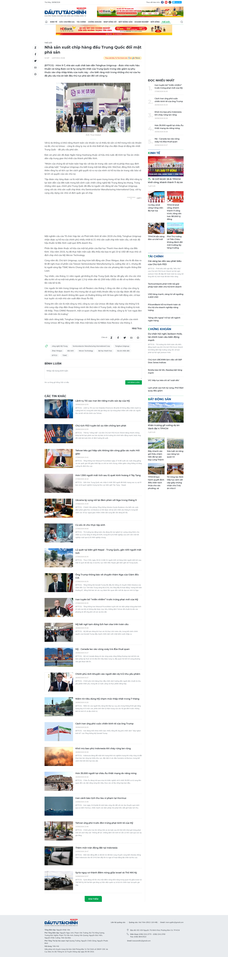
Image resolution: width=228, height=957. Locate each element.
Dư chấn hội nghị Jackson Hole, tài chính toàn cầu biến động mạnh (165, 337)
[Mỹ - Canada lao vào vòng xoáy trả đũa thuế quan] (59, 657)
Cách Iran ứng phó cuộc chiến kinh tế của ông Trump (104, 723)
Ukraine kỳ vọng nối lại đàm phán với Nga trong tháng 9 (106, 500)
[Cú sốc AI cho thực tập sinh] (59, 532)
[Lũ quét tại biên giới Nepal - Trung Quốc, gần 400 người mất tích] (59, 557)
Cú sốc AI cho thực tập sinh (90, 525)
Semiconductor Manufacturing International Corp (91, 346)
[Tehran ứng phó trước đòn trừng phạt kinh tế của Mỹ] (59, 830)
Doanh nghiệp (142, 22)
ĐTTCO (54, 355)
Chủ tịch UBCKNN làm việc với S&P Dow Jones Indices (165, 361)
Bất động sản (125, 22)
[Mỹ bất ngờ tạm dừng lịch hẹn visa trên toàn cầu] (59, 632)
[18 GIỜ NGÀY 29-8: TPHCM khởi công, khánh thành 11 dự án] (166, 166)
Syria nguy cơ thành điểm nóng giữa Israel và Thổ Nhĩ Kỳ (106, 872)
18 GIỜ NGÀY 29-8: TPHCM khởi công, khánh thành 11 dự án (165, 181)
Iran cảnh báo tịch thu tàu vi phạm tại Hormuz (100, 798)
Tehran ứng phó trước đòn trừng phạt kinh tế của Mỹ (104, 823)
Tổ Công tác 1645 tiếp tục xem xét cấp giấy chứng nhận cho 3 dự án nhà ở (175, 482)
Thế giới (166, 22)
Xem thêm (93, 899)
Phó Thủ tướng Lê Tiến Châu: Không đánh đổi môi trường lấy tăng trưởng (175, 242)
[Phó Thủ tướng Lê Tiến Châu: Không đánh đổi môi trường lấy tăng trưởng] (175, 228)
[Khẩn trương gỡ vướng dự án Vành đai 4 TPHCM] (166, 412)
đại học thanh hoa (105, 351)
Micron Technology (86, 351)
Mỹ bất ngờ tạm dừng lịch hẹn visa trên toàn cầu (101, 624)
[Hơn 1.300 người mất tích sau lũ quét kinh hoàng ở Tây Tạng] (59, 483)
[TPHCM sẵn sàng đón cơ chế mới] (156, 228)
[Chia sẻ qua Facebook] (35, 54)
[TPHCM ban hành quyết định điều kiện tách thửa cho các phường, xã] (156, 468)
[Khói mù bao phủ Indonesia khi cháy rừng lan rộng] (59, 756)
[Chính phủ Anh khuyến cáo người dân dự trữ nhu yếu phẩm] (59, 681)
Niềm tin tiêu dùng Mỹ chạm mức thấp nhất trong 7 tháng (107, 699)
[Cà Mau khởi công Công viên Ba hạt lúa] (156, 196)
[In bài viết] (35, 74)
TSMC (64, 355)
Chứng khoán (94, 22)
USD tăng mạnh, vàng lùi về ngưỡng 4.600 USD (165, 295)
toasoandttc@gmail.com (141, 941)
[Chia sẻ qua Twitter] (35, 61)
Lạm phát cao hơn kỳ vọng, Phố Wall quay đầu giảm (165, 389)
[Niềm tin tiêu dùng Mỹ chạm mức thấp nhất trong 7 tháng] (59, 706)
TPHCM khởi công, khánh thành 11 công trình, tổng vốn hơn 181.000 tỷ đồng (174, 212)
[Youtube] (166, 2)
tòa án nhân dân (123, 351)
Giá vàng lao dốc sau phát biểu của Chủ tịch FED (164, 263)
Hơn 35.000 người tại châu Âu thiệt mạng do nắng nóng (105, 773)
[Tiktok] (170, 2)
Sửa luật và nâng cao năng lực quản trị (175, 454)
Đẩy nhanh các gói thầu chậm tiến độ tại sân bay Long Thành (156, 455)
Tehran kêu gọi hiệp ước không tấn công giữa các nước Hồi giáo (107, 452)
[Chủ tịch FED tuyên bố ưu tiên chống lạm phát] (59, 433)
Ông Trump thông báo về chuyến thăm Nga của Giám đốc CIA (107, 576)
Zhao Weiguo (57, 351)
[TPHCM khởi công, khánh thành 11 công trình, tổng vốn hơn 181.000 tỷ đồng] (175, 196)
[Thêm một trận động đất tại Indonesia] (59, 855)
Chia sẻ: (104, 337)
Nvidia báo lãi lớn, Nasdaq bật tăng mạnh (165, 371)
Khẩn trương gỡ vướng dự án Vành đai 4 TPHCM (164, 427)
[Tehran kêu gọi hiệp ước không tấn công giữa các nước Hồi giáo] (59, 458)
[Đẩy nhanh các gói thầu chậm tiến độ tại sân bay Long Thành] (156, 443)
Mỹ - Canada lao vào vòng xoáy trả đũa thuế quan (102, 649)
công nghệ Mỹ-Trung (59, 346)
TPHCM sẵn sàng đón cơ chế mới (156, 237)
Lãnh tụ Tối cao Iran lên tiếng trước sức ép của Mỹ (102, 401)
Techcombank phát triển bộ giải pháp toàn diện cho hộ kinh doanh (165, 285)
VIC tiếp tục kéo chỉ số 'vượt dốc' (163, 380)
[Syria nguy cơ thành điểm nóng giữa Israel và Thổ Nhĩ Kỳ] (59, 880)
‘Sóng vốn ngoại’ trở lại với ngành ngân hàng (164, 319)
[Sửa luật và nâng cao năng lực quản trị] (175, 443)
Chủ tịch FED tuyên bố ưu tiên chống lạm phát (100, 425)
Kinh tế (53, 22)
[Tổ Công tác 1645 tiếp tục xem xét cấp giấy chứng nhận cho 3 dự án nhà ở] (175, 468)
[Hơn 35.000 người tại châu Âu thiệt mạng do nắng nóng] (59, 781)
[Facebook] (162, 2)
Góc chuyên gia (67, 22)
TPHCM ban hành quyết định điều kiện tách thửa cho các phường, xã (156, 482)
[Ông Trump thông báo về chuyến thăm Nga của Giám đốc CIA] (59, 582)
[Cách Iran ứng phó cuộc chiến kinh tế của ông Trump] (59, 731)
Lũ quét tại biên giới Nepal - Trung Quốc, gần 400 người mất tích (108, 551)
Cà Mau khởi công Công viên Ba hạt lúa (155, 208)
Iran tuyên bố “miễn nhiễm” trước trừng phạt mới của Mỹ (106, 599)
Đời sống (155, 22)
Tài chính (81, 22)
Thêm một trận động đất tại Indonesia (96, 848)
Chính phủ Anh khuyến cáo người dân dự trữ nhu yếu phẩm (107, 674)
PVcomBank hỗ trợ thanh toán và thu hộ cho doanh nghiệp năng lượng (164, 307)
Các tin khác (55, 396)
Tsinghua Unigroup (122, 346)
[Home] (46, 22)
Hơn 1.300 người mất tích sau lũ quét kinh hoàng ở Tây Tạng (108, 475)
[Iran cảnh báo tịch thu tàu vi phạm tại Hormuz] (59, 806)
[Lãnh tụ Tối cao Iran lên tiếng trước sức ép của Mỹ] (59, 408)
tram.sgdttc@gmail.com (174, 922)
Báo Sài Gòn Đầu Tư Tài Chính (65, 12)
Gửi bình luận (134, 382)
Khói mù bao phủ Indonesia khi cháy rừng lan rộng (103, 748)
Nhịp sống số (110, 22)
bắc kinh (70, 351)
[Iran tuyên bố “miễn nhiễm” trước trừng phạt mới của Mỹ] (59, 607)
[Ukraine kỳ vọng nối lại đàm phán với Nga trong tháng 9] (59, 508)
